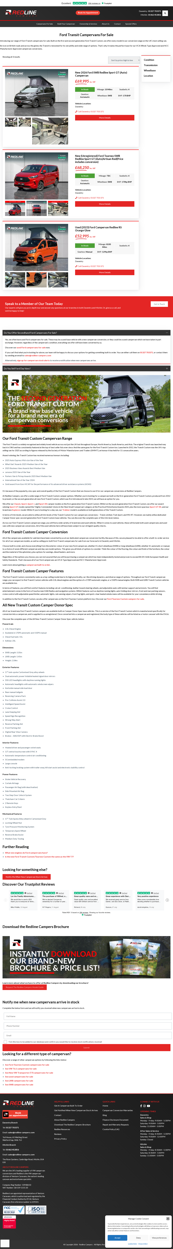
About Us (105, 24)
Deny (138, 1238)
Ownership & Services (88, 24)
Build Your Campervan (66, 24)
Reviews (57, 1134)
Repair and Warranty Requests (116, 1124)
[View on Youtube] (148, 1106)
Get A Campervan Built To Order (68, 1105)
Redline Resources (62, 1129)
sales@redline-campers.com (21, 1132)
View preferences (159, 1238)
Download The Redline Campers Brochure (72, 1124)
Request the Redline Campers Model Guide (25, 987)
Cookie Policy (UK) (111, 1129)
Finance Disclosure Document (115, 1120)
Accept (117, 1238)
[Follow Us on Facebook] (141, 1106)
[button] (168, 1218)
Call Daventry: (91, 111)
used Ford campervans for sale (31, 347)
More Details (105, 117)
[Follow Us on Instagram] (144, 1106)
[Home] (21, 13)
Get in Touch (159, 304)
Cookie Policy (132, 1244)
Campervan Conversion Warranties (118, 1110)
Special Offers (131, 24)
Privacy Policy (143, 1244)
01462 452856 (154, 15)
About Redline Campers (64, 1120)
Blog (105, 1115)
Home (105, 1105)
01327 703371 (154, 11)
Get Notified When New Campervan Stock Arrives (76, 1110)
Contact (117, 24)
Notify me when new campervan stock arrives (26, 877)
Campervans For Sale (44, 24)
